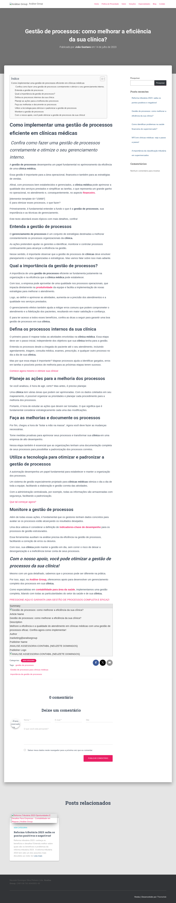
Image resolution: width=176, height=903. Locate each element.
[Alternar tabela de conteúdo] (101, 79)
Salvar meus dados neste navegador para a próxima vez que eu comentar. (60, 750)
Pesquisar (135, 78)
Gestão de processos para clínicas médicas (29, 670)
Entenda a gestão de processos (29, 90)
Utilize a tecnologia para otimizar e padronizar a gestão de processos (46, 108)
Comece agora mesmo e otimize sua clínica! (34, 371)
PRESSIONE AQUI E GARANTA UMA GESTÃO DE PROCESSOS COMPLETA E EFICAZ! (59, 599)
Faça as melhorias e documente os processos (36, 104)
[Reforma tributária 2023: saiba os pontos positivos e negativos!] (34, 818)
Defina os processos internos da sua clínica (34, 97)
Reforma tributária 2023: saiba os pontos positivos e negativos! (34, 834)
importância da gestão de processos (26, 674)
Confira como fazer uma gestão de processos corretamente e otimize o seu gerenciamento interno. (59, 86)
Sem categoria (28, 660)
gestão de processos (25, 665)
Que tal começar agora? (23, 502)
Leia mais (38, 856)
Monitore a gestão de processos (29, 111)
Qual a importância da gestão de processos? (35, 94)
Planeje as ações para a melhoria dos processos (37, 101)
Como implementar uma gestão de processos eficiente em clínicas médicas (47, 83)
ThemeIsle (161, 897)
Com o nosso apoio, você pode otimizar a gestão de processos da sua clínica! (50, 115)
